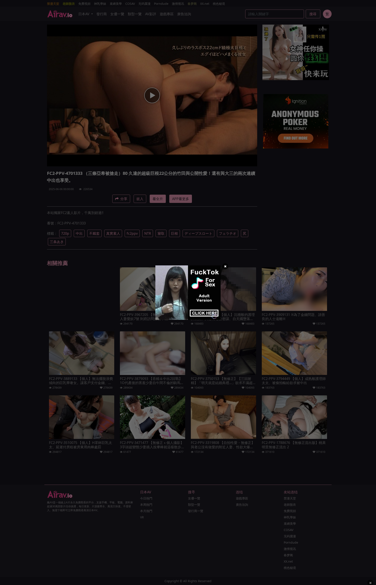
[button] (225, 266)
